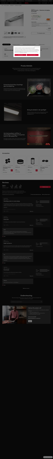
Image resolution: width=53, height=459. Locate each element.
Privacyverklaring (25, 52)
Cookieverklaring (21, 52)
